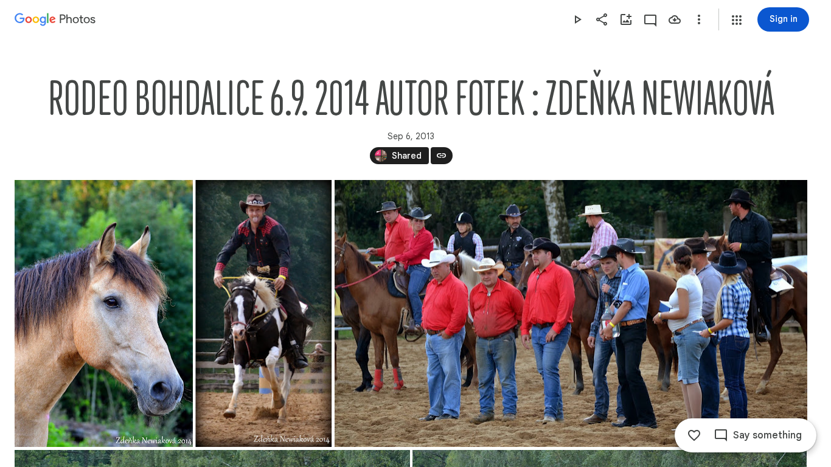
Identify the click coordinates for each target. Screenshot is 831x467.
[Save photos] (674, 19)
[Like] (694, 435)
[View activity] (650, 19)
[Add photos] (626, 19)
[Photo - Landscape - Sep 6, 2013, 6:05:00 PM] (571, 313)
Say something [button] (767, 435)
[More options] (699, 19)
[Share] (601, 19)
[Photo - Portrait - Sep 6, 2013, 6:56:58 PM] (104, 313)
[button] (737, 20)
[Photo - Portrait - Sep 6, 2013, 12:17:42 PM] (263, 313)
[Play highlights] (577, 19)
